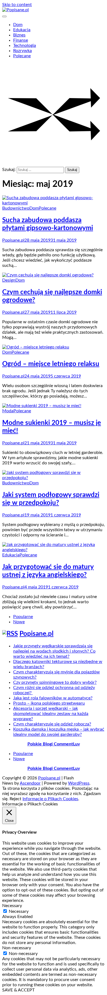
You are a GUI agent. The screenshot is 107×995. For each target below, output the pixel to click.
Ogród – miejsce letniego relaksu (50, 364)
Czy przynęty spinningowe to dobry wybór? (55, 682)
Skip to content (17, 4)
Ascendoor (30, 783)
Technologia (24, 45)
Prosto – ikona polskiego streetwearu (49, 703)
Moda (7, 411)
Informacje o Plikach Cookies (50, 799)
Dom (17, 24)
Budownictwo (15, 208)
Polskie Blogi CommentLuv (53, 744)
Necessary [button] (12, 905)
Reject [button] (15, 799)
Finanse (20, 40)
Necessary (19, 911)
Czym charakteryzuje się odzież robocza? (52, 724)
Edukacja (21, 30)
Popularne (23, 616)
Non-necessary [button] (16, 948)
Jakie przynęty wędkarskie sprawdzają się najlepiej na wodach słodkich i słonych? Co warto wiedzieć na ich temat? (54, 651)
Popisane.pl (13, 240)
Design (8, 280)
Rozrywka (22, 50)
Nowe (19, 622)
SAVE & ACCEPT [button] (18, 990)
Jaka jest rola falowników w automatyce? (52, 698)
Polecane (22, 56)
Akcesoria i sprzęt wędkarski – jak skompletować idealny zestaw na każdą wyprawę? (50, 713)
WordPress (78, 783)
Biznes (19, 35)
